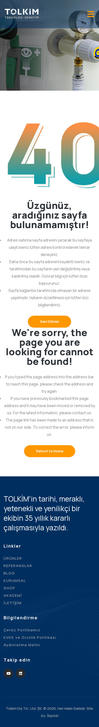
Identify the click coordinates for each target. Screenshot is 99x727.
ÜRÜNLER (13, 558)
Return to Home (49, 451)
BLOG (9, 573)
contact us (81, 412)
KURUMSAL (15, 580)
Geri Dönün (49, 321)
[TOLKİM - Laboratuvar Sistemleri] (21, 13)
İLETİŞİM (13, 602)
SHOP (9, 588)
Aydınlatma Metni (22, 644)
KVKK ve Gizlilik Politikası (30, 637)
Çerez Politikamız (22, 629)
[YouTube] (8, 673)
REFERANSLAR (18, 565)
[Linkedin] (20, 673)
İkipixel (52, 715)
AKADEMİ (13, 595)
